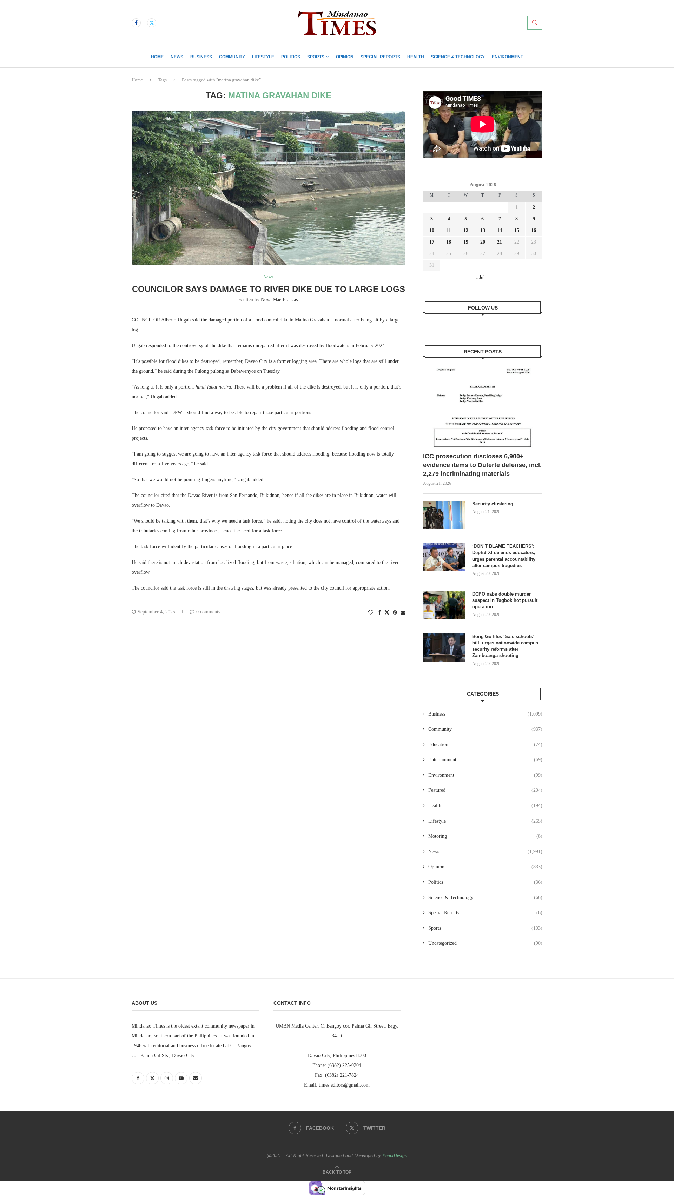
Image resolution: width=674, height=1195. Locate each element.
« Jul (480, 277)
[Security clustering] (444, 515)
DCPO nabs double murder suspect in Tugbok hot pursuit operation (504, 600)
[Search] (534, 23)
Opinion (344, 56)
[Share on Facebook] (379, 613)
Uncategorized (485, 943)
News (177, 56)
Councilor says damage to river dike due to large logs (268, 289)
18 (448, 242)
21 (499, 242)
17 (431, 242)
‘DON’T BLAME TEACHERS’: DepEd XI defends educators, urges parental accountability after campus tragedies (503, 556)
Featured (485, 790)
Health (415, 56)
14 (499, 230)
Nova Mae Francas (279, 299)
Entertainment (485, 759)
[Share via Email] (403, 613)
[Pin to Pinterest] (395, 613)
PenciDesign (394, 1155)
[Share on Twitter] (386, 612)
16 (533, 230)
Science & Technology (458, 56)
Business (201, 56)
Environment (507, 56)
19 (465, 242)
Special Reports (380, 56)
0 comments (208, 612)
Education (485, 744)
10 (431, 230)
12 (465, 230)
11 (449, 230)
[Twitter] (151, 22)
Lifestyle (263, 56)
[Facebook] (136, 22)
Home (157, 56)
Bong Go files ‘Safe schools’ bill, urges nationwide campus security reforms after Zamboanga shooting (505, 646)
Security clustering (492, 503)
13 (482, 230)
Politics (290, 56)
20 (482, 242)
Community (232, 56)
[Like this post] (370, 613)
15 (516, 230)
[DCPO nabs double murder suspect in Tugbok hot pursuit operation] (444, 605)
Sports (315, 56)
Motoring (485, 836)
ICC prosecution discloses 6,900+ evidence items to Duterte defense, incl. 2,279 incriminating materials (482, 465)
